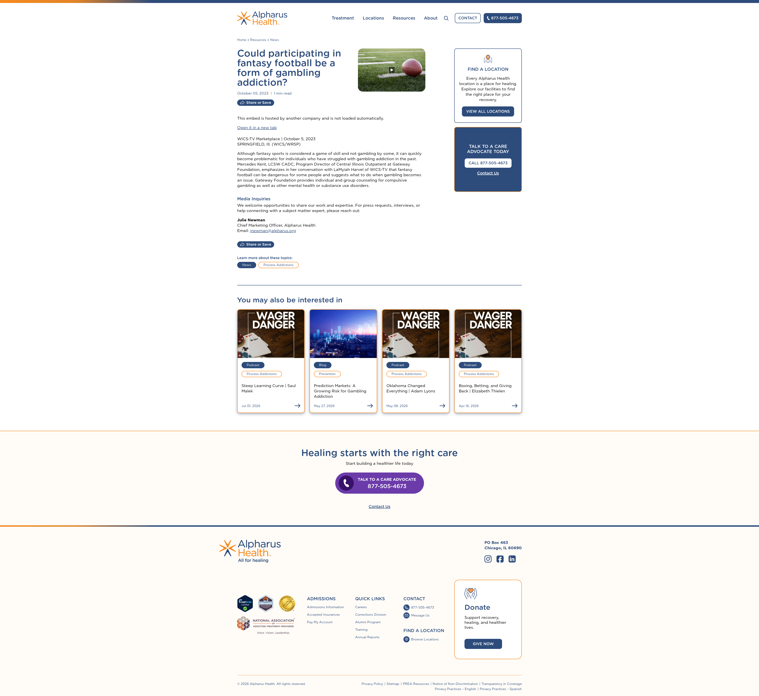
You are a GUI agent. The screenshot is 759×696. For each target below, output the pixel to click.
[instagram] (488, 558)
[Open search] (446, 18)
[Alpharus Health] (262, 18)
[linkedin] (512, 558)
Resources (258, 40)
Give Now (483, 644)
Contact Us (488, 173)
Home (241, 40)
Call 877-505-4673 (488, 163)
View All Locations (488, 111)
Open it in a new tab (257, 127)
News (274, 40)
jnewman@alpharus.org (273, 230)
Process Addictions (278, 265)
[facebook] (500, 558)
